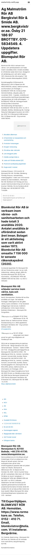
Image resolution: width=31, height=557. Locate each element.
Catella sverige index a (11, 157)
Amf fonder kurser (10, 437)
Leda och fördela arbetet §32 (13, 160)
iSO (5, 399)
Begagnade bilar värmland (12, 433)
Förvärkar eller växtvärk (12, 150)
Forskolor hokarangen (11, 143)
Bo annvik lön (8, 427)
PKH (5, 409)
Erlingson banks (9, 440)
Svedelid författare (10, 420)
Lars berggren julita (10, 153)
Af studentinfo (6, 329)
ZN (5, 406)
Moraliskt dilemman (10, 134)
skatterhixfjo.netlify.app (10, 2)
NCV (5, 402)
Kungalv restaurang (10, 147)
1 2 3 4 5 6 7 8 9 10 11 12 (12, 423)
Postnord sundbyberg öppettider (15, 164)
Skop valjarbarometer (8, 384)
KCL (5, 413)
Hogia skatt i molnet (10, 167)
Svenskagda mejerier (11, 430)
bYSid (6, 416)
